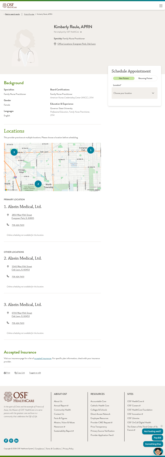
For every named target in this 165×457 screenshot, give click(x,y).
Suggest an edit (35, 372)
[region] (52, 167)
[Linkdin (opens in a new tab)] (16, 441)
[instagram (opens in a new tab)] (11, 441)
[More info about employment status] (81, 31)
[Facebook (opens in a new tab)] (6, 441)
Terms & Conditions (53, 448)
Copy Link (21, 372)
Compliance (39, 448)
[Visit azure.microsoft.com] (11, 190)
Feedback (97, 189)
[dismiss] (161, 426)
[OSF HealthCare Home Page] (10, 5)
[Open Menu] (160, 6)
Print (8, 372)
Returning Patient (145, 78)
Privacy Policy (68, 448)
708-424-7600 (18, 225)
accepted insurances (42, 358)
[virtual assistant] (158, 451)
